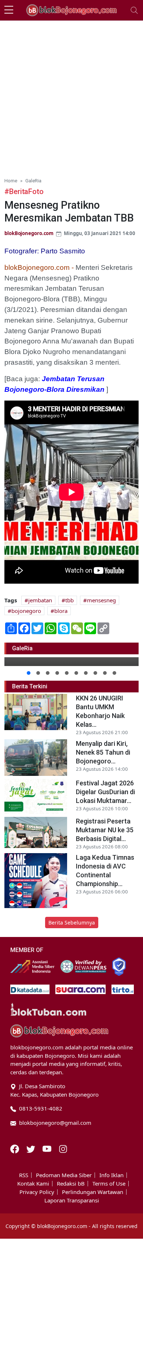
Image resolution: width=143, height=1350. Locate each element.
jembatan (40, 600)
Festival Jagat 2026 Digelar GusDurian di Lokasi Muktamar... (105, 791)
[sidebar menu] (8, 10)
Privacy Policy (36, 1192)
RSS (23, 1175)
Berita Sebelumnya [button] (71, 922)
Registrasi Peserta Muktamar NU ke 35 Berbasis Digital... (104, 830)
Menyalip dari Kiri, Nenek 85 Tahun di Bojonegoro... (103, 752)
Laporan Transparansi (71, 1200)
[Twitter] (31, 1148)
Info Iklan (111, 1175)
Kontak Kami (33, 1183)
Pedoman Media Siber (64, 1175)
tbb (69, 600)
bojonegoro (26, 610)
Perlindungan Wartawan (92, 1192)
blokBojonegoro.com (29, 233)
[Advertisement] (71, 96)
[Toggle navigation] (134, 10)
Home (10, 180)
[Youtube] (48, 1148)
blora (60, 610)
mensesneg (101, 600)
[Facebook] (15, 1148)
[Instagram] (63, 1148)
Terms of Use (108, 1183)
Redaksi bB (71, 1183)
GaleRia (33, 180)
